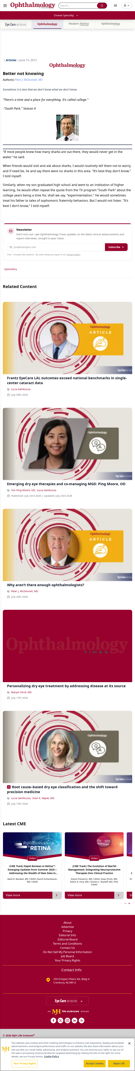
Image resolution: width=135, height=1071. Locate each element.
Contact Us (67, 948)
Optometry (10, 269)
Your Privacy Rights (67, 960)
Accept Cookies (95, 1063)
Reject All (118, 1063)
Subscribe (114, 247)
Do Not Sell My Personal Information (67, 952)
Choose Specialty (64, 15)
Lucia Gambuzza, (21, 798)
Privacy (67, 931)
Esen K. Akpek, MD (43, 798)
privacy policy (73, 254)
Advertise (67, 927)
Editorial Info (67, 935)
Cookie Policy (51, 1056)
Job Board (67, 956)
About (67, 923)
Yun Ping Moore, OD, (23, 490)
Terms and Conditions (67, 944)
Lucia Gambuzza (20, 389)
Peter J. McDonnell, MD (24, 591)
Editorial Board (68, 939)
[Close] (129, 1043)
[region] (67, 1054)
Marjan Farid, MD (21, 692)
